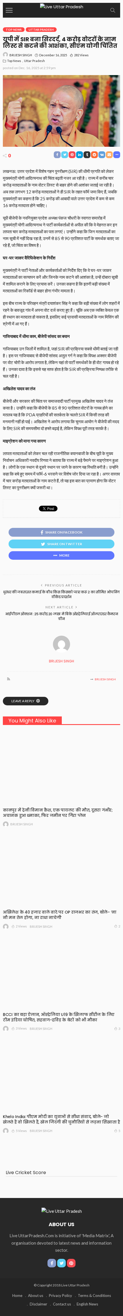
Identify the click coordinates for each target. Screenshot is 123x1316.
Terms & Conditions (94, 1295)
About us (35, 1295)
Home (17, 1295)
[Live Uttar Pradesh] (61, 6)
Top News (14, 29)
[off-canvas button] (9, 10)
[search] (112, 10)
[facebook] (51, 1263)
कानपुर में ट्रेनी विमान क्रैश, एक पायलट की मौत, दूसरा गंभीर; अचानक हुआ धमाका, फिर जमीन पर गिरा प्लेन (58, 812)
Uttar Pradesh (41, 29)
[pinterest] (71, 1263)
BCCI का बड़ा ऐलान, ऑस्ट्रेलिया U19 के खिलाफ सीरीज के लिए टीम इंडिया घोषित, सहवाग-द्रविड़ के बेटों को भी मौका (58, 1017)
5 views (21, 1131)
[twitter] (61, 1263)
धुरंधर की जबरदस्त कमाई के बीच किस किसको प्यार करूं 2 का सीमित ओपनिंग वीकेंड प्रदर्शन (61, 594)
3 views (21, 1028)
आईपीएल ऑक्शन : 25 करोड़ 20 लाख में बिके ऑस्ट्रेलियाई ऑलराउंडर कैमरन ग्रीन (61, 616)
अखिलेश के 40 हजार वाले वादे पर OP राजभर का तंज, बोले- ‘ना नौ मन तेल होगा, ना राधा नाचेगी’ (59, 914)
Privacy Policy (60, 1295)
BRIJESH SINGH (20, 55)
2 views (21, 926)
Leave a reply (23, 701)
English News (87, 1304)
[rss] (8, 679)
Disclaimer (38, 1304)
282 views (81, 55)
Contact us (62, 1304)
